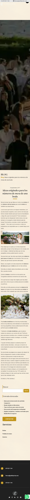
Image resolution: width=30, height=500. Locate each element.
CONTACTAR (9, 419)
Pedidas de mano (7, 433)
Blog (2, 177)
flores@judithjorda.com (20, 1)
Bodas (4, 430)
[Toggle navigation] (28, 4)
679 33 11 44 (6, 1)
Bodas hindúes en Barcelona (11, 405)
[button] (27, 497)
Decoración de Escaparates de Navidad (14, 409)
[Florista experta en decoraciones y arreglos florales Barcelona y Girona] (8, 4)
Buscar (5, 387)
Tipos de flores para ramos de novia (14, 407)
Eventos (5, 437)
